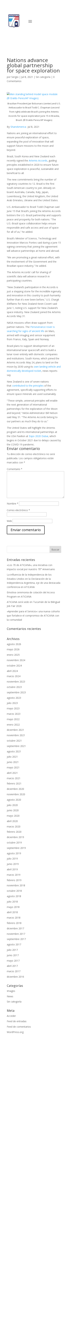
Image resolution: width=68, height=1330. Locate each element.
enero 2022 (13, 724)
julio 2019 (12, 858)
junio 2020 (13, 810)
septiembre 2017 (16, 939)
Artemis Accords (38, 160)
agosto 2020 (14, 799)
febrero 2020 (14, 831)
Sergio (14, 77)
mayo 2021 (13, 767)
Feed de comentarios (19, 1026)
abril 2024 (12, 671)
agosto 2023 (14, 697)
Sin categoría (43, 77)
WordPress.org (15, 1032)
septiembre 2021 (16, 746)
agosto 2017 (14, 944)
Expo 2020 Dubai (38, 436)
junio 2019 (13, 864)
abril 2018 (12, 912)
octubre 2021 (14, 740)
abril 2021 (12, 772)
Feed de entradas (17, 1021)
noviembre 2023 (16, 681)
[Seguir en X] (58, 23)
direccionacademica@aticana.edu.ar (27, 1262)
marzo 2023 (13, 713)
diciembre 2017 (15, 928)
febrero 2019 (14, 880)
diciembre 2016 (15, 976)
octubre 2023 (14, 687)
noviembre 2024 (16, 660)
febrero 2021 (14, 783)
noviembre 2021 (16, 735)
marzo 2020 (13, 826)
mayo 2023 (13, 708)
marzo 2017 (13, 971)
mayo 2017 (13, 960)
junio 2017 (13, 955)
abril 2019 (12, 869)
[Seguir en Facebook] (37, 23)
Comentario (14, 469)
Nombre (12, 503)
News (10, 996)
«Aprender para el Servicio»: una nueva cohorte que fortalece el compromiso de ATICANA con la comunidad (33, 615)
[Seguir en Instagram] (44, 23)
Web (9, 521)
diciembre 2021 (15, 729)
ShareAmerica (18, 126)
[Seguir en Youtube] (51, 23)
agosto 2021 (14, 751)
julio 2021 (12, 756)
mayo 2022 (13, 719)
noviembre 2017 (16, 933)
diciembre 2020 (15, 789)
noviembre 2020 (16, 794)
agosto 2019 (14, 853)
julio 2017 (12, 949)
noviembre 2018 (16, 885)
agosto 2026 (14, 644)
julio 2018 (12, 901)
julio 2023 (12, 703)
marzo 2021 (13, 778)
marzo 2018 (13, 917)
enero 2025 (13, 654)
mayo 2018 (13, 907)
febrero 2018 (14, 923)
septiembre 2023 (16, 692)
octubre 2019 (14, 842)
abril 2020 (12, 821)
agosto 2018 (14, 896)
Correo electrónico (18, 510)
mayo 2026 (13, 649)
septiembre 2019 (16, 848)
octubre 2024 (14, 665)
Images (11, 991)
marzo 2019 (13, 874)
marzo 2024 (13, 676)
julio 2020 (12, 805)
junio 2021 (13, 762)
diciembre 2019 (15, 837)
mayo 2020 (13, 815)
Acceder (11, 1015)
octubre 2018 (14, 890)
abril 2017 (12, 965)
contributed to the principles (28, 385)
